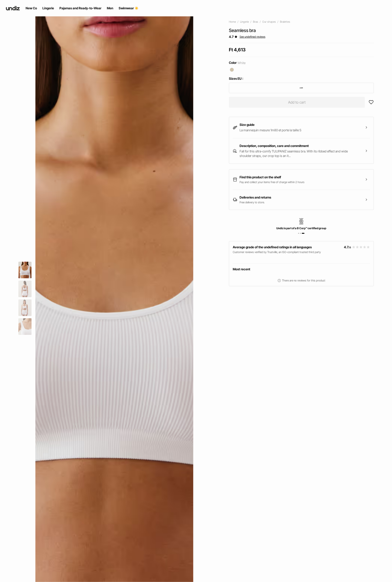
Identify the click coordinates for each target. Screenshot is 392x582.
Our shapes (269, 21)
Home (232, 21)
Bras (255, 21)
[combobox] (301, 88)
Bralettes (285, 21)
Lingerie (244, 21)
